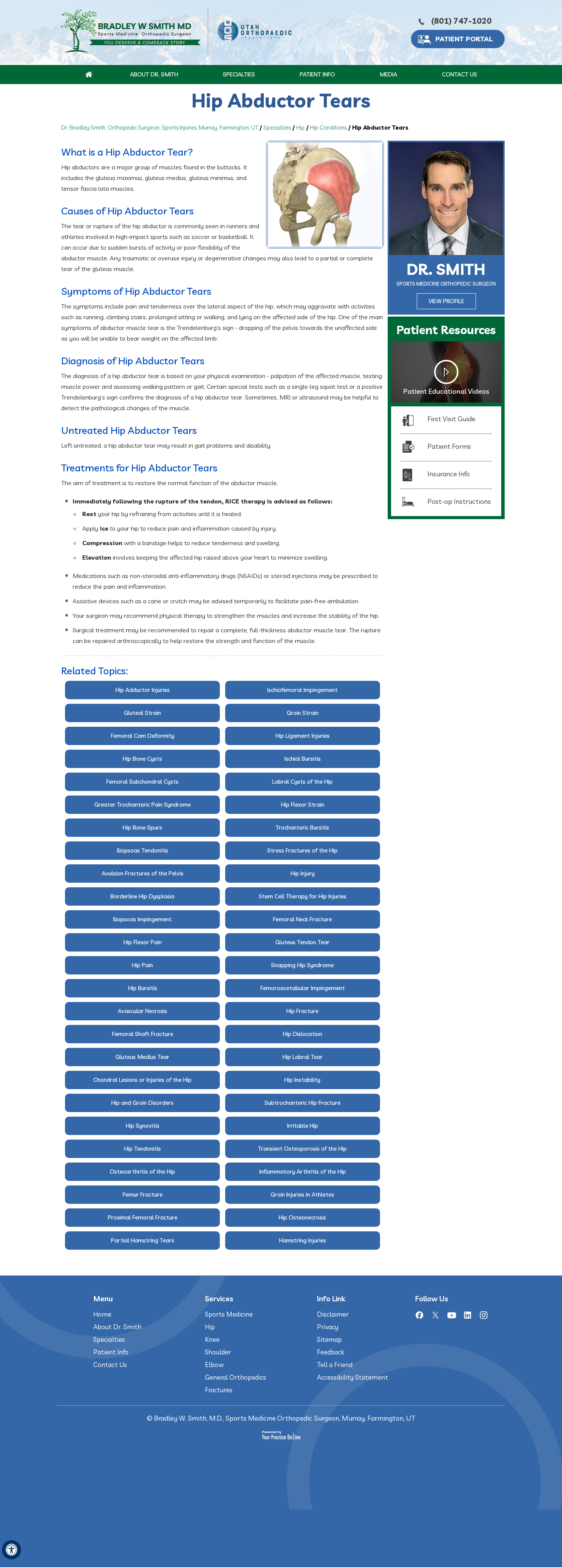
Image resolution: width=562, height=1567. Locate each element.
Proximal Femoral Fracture (142, 1217)
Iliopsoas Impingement (142, 919)
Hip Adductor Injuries (142, 689)
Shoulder (218, 1352)
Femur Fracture (142, 1194)
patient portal (464, 38)
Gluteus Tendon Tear (302, 942)
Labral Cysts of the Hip (302, 781)
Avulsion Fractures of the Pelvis (143, 873)
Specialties (239, 74)
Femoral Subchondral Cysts (142, 781)
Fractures (218, 1390)
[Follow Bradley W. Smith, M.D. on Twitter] (435, 1315)
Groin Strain (302, 712)
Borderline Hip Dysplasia (142, 896)
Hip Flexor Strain (302, 804)
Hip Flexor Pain (142, 942)
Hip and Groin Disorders (142, 1102)
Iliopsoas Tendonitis (142, 850)
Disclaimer (333, 1314)
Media (388, 74)
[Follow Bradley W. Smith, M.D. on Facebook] (419, 1315)
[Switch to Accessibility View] (11, 1549)
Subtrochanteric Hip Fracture (303, 1102)
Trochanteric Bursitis (302, 827)
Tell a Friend (334, 1365)
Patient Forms (449, 446)
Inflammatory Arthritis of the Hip (302, 1171)
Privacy (327, 1327)
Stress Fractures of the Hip (302, 850)
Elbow (214, 1365)
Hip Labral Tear (303, 1056)
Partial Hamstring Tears (142, 1240)
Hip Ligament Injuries (303, 735)
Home (102, 1314)
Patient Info (317, 74)
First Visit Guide (451, 418)
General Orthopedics (235, 1377)
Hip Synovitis (142, 1125)
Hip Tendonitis (142, 1148)
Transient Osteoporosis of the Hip (302, 1148)
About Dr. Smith (154, 74)
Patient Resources (446, 330)
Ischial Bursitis (302, 758)
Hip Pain (142, 965)
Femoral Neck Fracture (302, 919)
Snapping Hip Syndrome (302, 965)
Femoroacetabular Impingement (302, 988)
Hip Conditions (328, 127)
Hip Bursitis (142, 988)
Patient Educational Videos (446, 391)
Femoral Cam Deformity (142, 735)
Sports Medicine (229, 1314)
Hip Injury (303, 873)
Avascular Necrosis (142, 1011)
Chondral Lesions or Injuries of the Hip (142, 1079)
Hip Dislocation (302, 1034)
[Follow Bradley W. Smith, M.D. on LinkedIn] (467, 1315)
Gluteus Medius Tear (142, 1056)
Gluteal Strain (142, 712)
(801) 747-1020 (461, 21)
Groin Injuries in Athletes (302, 1194)
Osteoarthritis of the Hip (142, 1171)
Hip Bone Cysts (142, 758)
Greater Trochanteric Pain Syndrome (142, 804)
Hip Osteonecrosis (302, 1217)
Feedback (330, 1352)
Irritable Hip (302, 1125)
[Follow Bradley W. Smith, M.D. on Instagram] (483, 1315)
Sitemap (329, 1339)
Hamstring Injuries (302, 1240)
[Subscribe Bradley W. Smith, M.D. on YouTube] (451, 1315)
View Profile (446, 301)
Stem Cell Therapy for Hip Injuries (302, 896)
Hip (300, 127)
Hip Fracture (302, 1011)
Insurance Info (448, 473)
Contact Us (459, 74)
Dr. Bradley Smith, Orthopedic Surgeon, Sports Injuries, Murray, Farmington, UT (159, 127)
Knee (212, 1339)
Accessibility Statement (352, 1377)
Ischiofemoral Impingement (302, 689)
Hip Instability (302, 1079)
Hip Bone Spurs (142, 827)
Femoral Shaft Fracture (142, 1034)
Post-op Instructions (459, 501)
